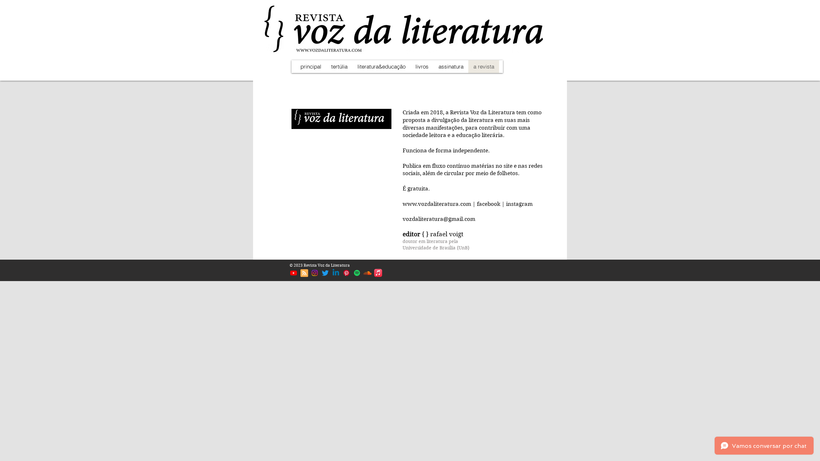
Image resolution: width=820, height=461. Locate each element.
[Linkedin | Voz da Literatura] (336, 273)
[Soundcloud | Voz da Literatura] (368, 273)
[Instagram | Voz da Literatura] (315, 273)
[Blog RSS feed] (304, 273)
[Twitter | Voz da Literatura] (325, 273)
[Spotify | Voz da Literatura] (357, 273)
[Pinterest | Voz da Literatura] (346, 273)
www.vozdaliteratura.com (437, 204)
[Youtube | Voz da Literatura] (294, 273)
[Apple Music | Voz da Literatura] (378, 273)
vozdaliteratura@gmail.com (439, 219)
